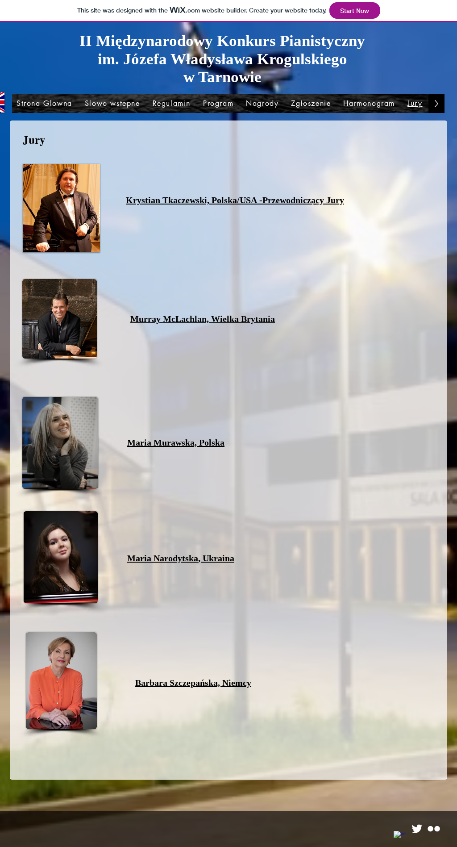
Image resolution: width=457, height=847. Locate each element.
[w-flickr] (434, 828)
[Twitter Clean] (417, 828)
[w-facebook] (400, 837)
